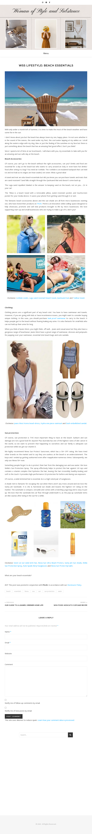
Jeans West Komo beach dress (27, 423)
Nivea (27, 591)
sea (33, 591)
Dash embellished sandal (76, 423)
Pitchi (39, 203)
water (60, 591)
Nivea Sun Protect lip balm (62, 566)
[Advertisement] (46, 759)
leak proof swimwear (57, 318)
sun (39, 591)
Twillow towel (78, 298)
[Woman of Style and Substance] (46, 27)
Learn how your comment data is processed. (56, 720)
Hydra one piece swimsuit (51, 423)
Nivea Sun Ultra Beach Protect (51, 563)
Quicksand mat (63, 298)
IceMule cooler (22, 298)
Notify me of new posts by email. (18, 711)
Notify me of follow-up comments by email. (22, 703)
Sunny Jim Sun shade (73, 563)
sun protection (49, 591)
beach (8, 591)
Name (8, 631)
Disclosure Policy (74, 585)
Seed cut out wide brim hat (25, 563)
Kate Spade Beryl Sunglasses (35, 566)
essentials (17, 591)
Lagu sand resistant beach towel (42, 298)
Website (8, 653)
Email (8, 642)
